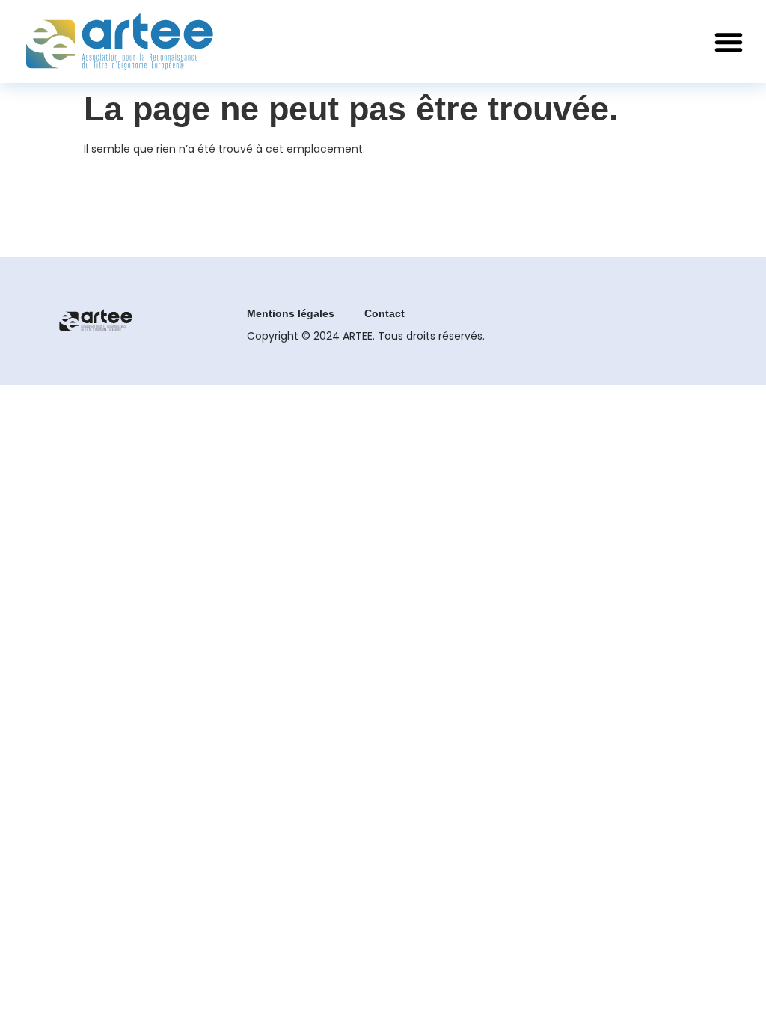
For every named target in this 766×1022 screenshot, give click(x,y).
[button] (728, 41)
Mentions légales (290, 313)
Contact (384, 313)
